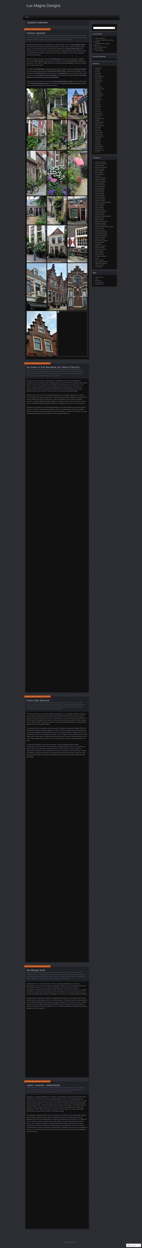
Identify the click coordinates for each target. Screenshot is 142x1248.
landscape (29, 39)
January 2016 (98, 99)
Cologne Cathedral (100, 38)
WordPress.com (99, 284)
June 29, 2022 (46, 29)
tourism (46, 39)
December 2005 (99, 136)
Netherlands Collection (59, 35)
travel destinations (56, 39)
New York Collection (100, 237)
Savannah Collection (100, 249)
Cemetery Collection (100, 178)
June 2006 (98, 127)
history (80, 37)
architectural (30, 37)
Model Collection (99, 219)
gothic (54, 373)
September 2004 (99, 150)
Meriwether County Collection (103, 216)
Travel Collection (77, 35)
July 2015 (97, 101)
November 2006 (99, 122)
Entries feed (98, 280)
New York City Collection (101, 235)
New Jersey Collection (101, 233)
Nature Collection (99, 228)
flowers (71, 37)
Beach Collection (99, 171)
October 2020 (98, 82)
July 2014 (97, 108)
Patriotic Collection (100, 239)
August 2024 (98, 68)
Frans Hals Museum (38, 700)
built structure (57, 37)
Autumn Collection (100, 169)
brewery (52, 1089)
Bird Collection (99, 172)
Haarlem (76, 37)
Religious (29, 375)
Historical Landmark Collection (74, 369)
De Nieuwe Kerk (36, 970)
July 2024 (97, 69)
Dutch (63, 37)
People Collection (99, 242)
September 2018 (99, 89)
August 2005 (98, 138)
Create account (99, 277)
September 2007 (99, 118)
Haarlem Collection (47, 35)
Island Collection (99, 209)
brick (52, 37)
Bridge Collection (99, 174)
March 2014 (98, 111)
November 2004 (99, 146)
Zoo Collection (99, 267)
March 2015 (98, 106)
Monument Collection (100, 223)
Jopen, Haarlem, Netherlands (43, 1085)
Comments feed (99, 282)
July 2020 (97, 83)
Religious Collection (52, 974)
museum (73, 707)
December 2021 (99, 76)
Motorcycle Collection (100, 225)
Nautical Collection (100, 230)
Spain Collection (99, 251)
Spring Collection (99, 254)
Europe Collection (37, 35)
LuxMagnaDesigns (35, 29)
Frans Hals (58, 707)
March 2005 (98, 145)
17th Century (64, 704)
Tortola (97, 258)
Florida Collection (99, 191)
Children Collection (100, 179)
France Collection (99, 195)
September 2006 (99, 125)
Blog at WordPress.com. (71, 1242)
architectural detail (38, 37)
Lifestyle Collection (100, 212)
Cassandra (98, 176)
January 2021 (98, 80)
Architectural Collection (38, 369)
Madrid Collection (99, 214)
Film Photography (99, 190)
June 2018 (98, 90)
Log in (96, 279)
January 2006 (98, 134)
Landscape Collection (100, 211)
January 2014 (98, 113)
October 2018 (98, 87)
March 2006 (98, 131)
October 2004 (98, 148)
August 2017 (98, 92)
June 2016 (98, 97)
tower (44, 978)
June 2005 (98, 141)
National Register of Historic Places (104, 226)
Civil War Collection (100, 184)
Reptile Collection (99, 247)
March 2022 (98, 75)
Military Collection (99, 218)
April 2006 (97, 129)
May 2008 (97, 117)
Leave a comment (66, 39)
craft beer (69, 1089)
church (39, 373)
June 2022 (98, 73)
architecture (47, 37)
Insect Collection (99, 207)
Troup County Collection (101, 261)
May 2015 (97, 103)
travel (49, 39)
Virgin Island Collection (101, 263)
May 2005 (97, 143)
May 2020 (97, 85)
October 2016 (98, 96)
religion (81, 373)
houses (85, 37)
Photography (69, 35)
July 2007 (97, 120)
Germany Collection (100, 198)
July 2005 (97, 139)
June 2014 (98, 110)
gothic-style (60, 373)
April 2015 (97, 104)
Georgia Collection (100, 197)
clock (43, 373)
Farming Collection (100, 188)
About (27, 17)
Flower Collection (99, 193)
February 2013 (99, 115)
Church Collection (99, 183)
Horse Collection (99, 205)
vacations (59, 1091)
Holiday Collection (100, 204)
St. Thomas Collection (100, 256)
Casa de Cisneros (99, 50)
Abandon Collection (100, 162)
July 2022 (97, 71)
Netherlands (36, 39)
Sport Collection (99, 253)
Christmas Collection (100, 181)
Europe (67, 37)
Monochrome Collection (101, 221)
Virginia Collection (100, 265)
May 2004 (97, 152)
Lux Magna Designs (43, 5)
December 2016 (99, 94)
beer (48, 1089)
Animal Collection (99, 165)
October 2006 (98, 124)
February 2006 (99, 132)
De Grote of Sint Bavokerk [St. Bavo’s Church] (53, 367)
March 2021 (98, 78)
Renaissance (30, 709)
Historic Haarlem (36, 33)
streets (41, 39)
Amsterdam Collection (101, 164)
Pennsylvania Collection (101, 240)
